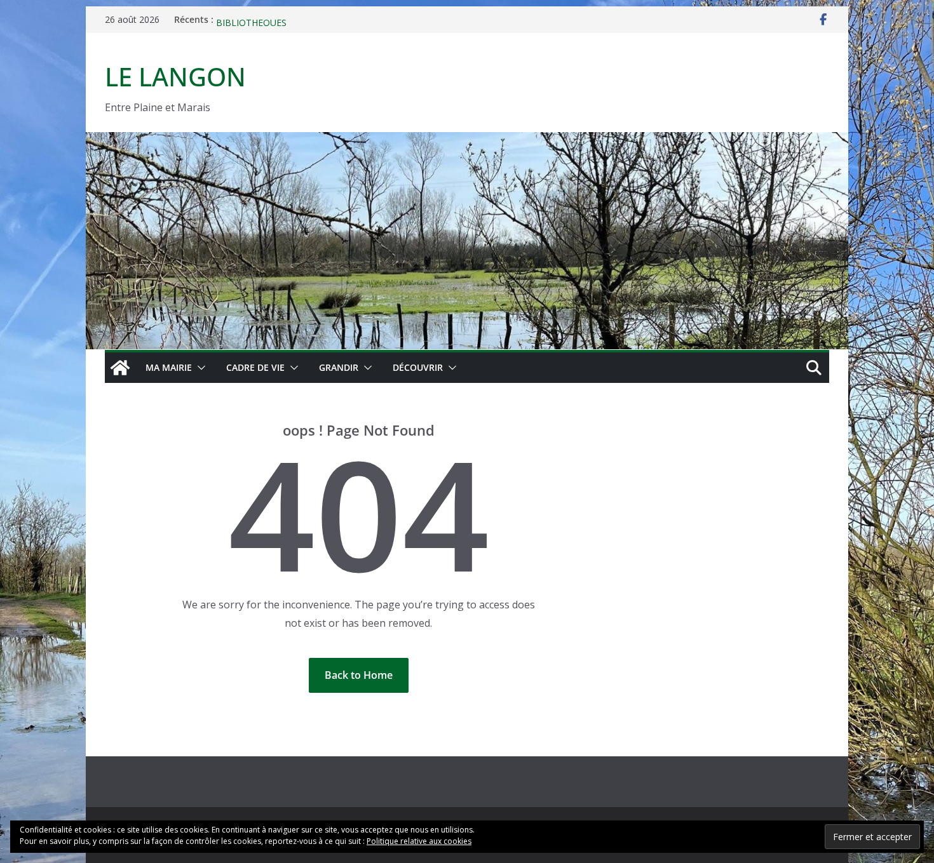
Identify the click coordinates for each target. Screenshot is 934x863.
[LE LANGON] (467, 141)
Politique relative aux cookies (419, 841)
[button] (199, 368)
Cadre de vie (255, 367)
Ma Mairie (169, 367)
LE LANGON (175, 76)
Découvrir (418, 367)
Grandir (338, 367)
